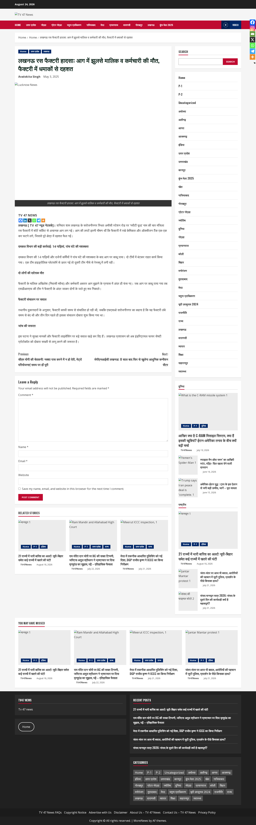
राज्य (107, 546)
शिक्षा (181, 354)
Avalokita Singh (29, 77)
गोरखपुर (138, 25)
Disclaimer (120, 812)
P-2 (181, 94)
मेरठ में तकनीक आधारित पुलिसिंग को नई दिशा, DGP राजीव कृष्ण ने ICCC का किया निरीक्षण (142, 560)
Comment (25, 395)
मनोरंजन (183, 270)
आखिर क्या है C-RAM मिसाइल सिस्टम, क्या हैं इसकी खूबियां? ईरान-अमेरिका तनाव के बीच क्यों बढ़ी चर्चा (207, 440)
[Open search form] (218, 24)
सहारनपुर (183, 363)
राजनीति (183, 312)
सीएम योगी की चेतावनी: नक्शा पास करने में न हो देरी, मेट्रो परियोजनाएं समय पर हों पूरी (50, 359)
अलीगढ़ (182, 120)
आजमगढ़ (183, 136)
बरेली (181, 254)
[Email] (252, 34)
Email (23, 461)
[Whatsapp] (34, 220)
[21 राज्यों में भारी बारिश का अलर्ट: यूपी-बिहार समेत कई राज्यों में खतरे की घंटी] (42, 535)
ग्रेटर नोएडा (56, 25)
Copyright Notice (75, 812)
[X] (30, 220)
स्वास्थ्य (182, 371)
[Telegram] (39, 220)
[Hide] (254, 63)
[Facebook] (20, 220)
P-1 (35, 546)
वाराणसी (126, 25)
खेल (181, 187)
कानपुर (182, 170)
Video (235, 25)
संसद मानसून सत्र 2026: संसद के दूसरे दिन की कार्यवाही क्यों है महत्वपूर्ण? (188, 601)
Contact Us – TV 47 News (179, 812)
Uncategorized (187, 103)
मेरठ (102, 25)
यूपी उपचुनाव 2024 (188, 304)
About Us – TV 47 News (145, 812)
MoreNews (141, 821)
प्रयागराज (113, 25)
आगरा (181, 128)
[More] (43, 220)
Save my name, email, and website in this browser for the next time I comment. (73, 489)
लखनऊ (151, 25)
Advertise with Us (100, 812)
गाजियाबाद (91, 25)
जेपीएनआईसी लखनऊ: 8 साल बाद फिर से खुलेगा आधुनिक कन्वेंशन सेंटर (131, 359)
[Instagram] (252, 28)
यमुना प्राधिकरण (74, 25)
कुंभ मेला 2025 (166, 25)
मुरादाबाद (183, 279)
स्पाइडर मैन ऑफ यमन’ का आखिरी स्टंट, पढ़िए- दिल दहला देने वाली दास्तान (188, 465)
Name (23, 447)
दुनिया (181, 229)
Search (183, 52)
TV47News (26, 564)
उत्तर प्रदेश (31, 25)
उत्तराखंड (183, 161)
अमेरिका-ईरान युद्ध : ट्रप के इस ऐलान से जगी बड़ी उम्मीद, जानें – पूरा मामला (188, 487)
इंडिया (43, 546)
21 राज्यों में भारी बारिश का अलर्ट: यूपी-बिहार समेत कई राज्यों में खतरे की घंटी (40, 558)
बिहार (181, 262)
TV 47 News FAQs (50, 812)
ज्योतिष (182, 220)
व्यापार (182, 346)
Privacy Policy (207, 812)
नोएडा (43, 25)
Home (18, 25)
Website (23, 475)
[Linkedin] (25, 220)
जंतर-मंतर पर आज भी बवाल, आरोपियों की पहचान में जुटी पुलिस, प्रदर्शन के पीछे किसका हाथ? (188, 578)
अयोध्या (182, 111)
